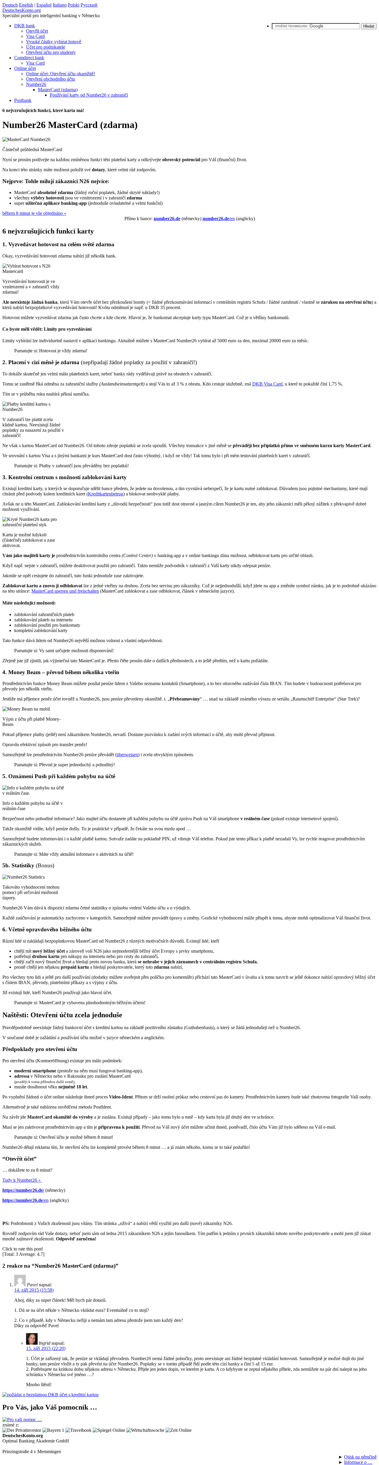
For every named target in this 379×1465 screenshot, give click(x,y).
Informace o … (358, 1462)
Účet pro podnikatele (45, 46)
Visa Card (35, 36)
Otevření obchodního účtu (50, 78)
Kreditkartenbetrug (105, 493)
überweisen (127, 754)
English (26, 4)
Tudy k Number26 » (22, 1180)
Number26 (36, 84)
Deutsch (10, 4)
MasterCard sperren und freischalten (65, 591)
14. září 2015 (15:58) (34, 1290)
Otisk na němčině (360, 1456)
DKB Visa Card (267, 383)
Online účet (25, 68)
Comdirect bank (29, 57)
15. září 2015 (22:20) (45, 1348)
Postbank (22, 100)
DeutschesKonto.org (21, 10)
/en (219, 218)
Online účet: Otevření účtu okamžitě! (60, 73)
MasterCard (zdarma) (58, 89)
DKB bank (24, 25)
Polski (73, 4)
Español (44, 4)
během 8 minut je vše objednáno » (34, 213)
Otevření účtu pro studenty (51, 52)
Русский (89, 4)
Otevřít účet (37, 30)
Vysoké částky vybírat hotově (53, 41)
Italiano (60, 4)
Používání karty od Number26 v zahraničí (89, 94)
